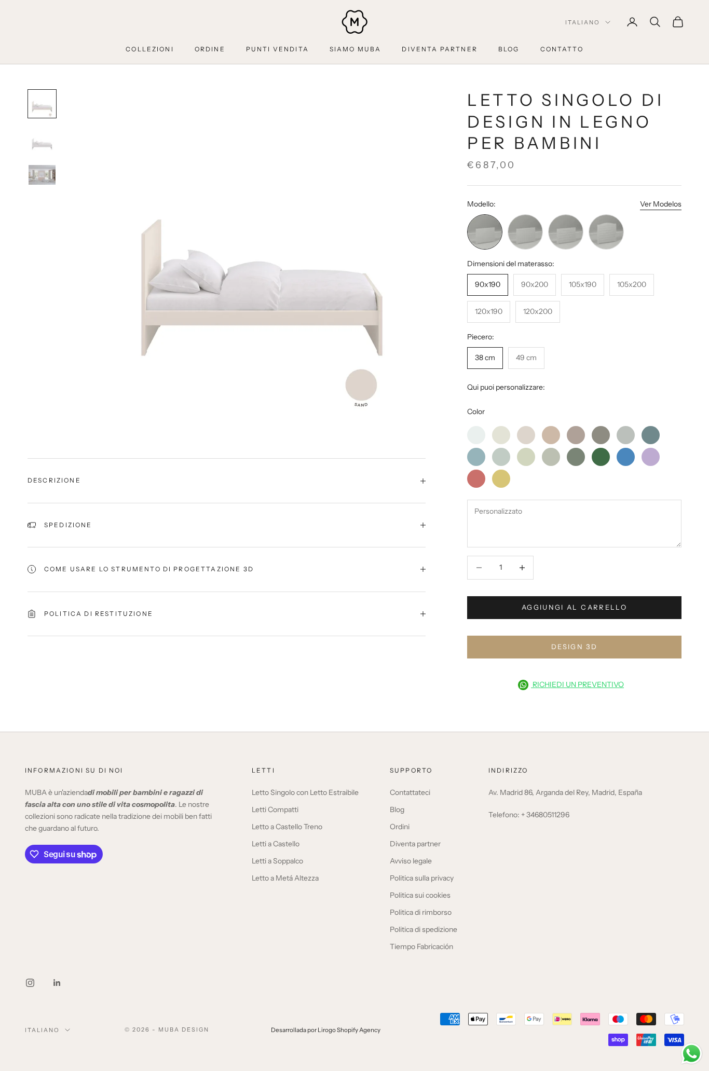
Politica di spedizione (423, 929)
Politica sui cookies (420, 895)
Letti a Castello (275, 843)
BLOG (509, 49)
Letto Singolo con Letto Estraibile (305, 792)
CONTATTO (561, 49)
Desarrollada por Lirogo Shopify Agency (325, 1030)
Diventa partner (415, 843)
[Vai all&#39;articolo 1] (42, 103)
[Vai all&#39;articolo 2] (42, 141)
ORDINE (210, 49)
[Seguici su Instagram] (30, 983)
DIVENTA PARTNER (439, 49)
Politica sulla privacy (422, 878)
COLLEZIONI (150, 49)
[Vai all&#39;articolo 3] (42, 174)
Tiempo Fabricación (421, 946)
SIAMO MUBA (355, 49)
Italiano (582, 22)
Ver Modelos (660, 204)
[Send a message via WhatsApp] (691, 1053)
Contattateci (410, 792)
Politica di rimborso (421, 912)
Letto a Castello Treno (287, 826)
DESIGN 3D (574, 646)
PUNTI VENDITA (277, 49)
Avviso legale (411, 861)
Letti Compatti (275, 809)
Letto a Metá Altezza (285, 878)
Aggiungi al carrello (574, 607)
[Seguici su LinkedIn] (57, 983)
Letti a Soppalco (277, 861)
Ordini (400, 826)
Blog (397, 809)
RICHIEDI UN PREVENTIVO (577, 684)
